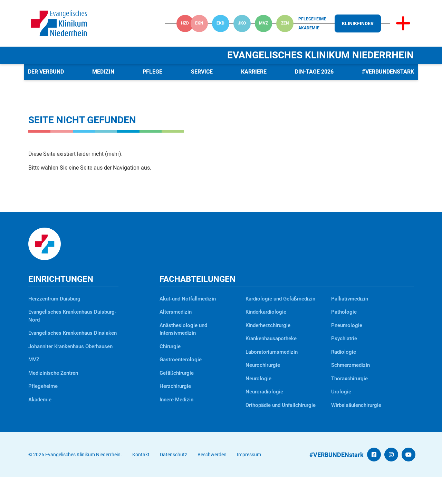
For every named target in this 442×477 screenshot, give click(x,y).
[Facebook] (374, 454)
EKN (199, 23)
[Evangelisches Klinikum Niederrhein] (59, 23)
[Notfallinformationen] (403, 23)
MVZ (263, 23)
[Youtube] (408, 454)
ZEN (285, 23)
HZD (185, 23)
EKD (220, 23)
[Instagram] (391, 454)
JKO (242, 23)
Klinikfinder (358, 23)
